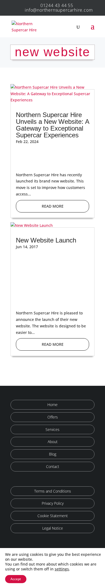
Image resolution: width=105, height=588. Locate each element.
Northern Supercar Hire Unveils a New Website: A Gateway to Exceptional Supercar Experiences (52, 125)
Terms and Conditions (52, 491)
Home (52, 404)
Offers (52, 417)
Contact (52, 466)
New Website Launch (46, 240)
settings (62, 569)
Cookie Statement (52, 515)
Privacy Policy (53, 503)
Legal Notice (52, 528)
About (53, 441)
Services (53, 429)
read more (53, 206)
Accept (15, 579)
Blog (52, 454)
